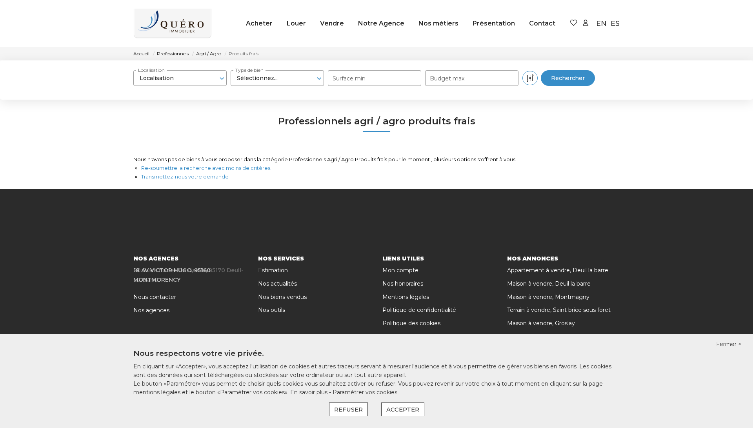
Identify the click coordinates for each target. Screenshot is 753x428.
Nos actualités (277, 283)
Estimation (273, 270)
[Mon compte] (585, 23)
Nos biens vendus (282, 297)
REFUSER (348, 409)
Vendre (332, 23)
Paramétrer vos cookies (365, 392)
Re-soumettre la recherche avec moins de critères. (206, 168)
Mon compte (400, 270)
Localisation (151, 70)
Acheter (259, 23)
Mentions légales (405, 297)
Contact (542, 23)
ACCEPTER (402, 409)
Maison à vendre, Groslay (541, 323)
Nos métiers (438, 23)
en (601, 23)
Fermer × (728, 344)
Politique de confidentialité (419, 309)
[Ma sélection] (573, 23)
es (615, 23)
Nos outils (271, 309)
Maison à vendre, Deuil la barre (549, 283)
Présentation (494, 23)
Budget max (447, 78)
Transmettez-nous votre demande (185, 176)
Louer (296, 23)
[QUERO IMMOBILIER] (172, 23)
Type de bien (249, 70)
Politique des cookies (411, 323)
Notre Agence (381, 23)
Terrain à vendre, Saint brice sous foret (559, 309)
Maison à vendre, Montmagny (548, 297)
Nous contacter (154, 297)
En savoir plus (309, 392)
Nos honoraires (402, 283)
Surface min (349, 78)
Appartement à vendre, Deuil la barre (557, 270)
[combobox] (180, 78)
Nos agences (151, 310)
